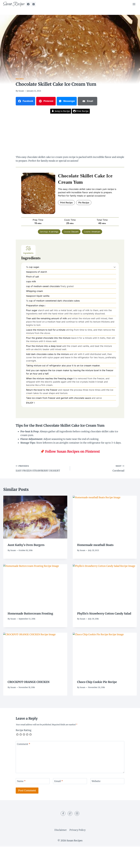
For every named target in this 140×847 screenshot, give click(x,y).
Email (58, 781)
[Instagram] (77, 813)
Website (96, 781)
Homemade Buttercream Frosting (30, 613)
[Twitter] (70, 813)
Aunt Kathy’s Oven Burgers (26, 545)
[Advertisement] (70, 135)
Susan (21, 91)
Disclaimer (60, 829)
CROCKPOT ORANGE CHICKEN (28, 682)
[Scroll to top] (133, 843)
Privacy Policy (77, 829)
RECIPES (20, 79)
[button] (114, 267)
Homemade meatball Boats (95, 545)
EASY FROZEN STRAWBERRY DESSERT (38, 468)
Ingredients (28, 253)
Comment (23, 744)
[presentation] (35, 517)
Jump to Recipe (62, 111)
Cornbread (118, 468)
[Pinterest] (33, 4)
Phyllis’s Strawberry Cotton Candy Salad (104, 613)
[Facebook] (28, 4)
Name (21, 781)
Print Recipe (82, 111)
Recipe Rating (23, 730)
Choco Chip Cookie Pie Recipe (97, 682)
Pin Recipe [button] (83, 202)
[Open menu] (134, 4)
